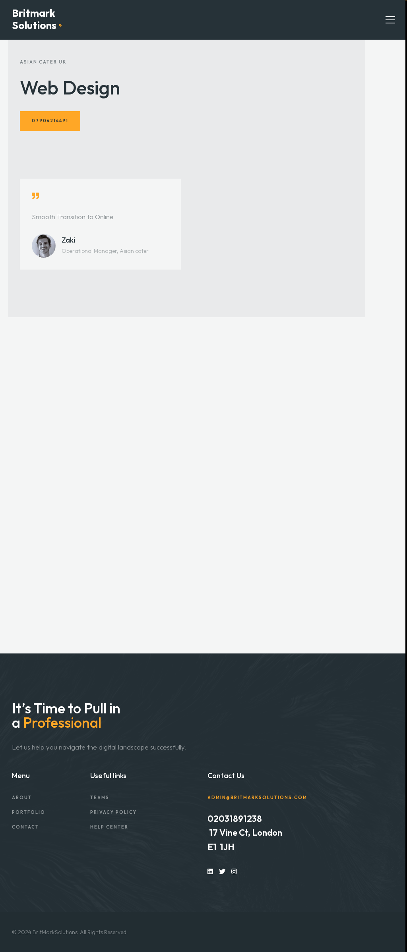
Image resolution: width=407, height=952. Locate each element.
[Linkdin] (210, 871)
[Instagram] (234, 871)
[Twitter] (222, 871)
